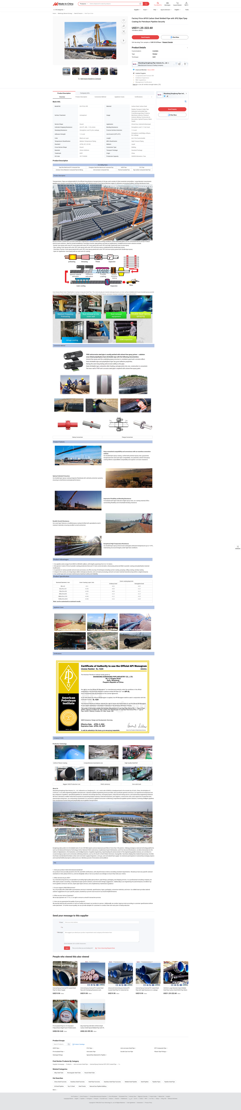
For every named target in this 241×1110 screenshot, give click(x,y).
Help (154, 10)
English (76, 1098)
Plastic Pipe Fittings (160, 1051)
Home (54, 13)
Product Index (153, 1096)
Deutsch (117, 1098)
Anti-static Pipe (91, 1051)
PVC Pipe (89, 1048)
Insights (168, 1096)
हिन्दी (146, 1098)
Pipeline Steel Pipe (169, 1082)
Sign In (135, 84)
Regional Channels (143, 1096)
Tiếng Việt (163, 1098)
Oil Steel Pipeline (59, 1086)
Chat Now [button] (176, 37)
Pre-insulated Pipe (58, 1051)
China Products (84, 1096)
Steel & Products (78, 13)
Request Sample (167, 42)
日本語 (141, 1098)
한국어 (135, 1098)
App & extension (165, 10)
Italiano (111, 1098)
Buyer (145, 10)
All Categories (59, 10)
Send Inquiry (145, 37)
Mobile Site (161, 1096)
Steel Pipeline (144, 1082)
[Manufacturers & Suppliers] (63, 4)
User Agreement (131, 1102)
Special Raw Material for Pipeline (96, 1055)
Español (82, 1098)
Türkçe (157, 1098)
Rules (187, 10)
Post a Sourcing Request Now (105, 948)
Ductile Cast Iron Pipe (126, 1051)
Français (96, 1098)
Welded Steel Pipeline (131, 1082)
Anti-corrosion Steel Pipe (127, 1048)
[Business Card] (185, 101)
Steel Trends (82, 1086)
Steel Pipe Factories (94, 1082)
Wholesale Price (123, 1096)
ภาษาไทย (151, 1098)
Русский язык (103, 1098)
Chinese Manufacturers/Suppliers (98, 1096)
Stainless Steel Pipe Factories (112, 1082)
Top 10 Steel (71, 1086)
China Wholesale (113, 1096)
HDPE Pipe (56, 1048)
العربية (130, 1098)
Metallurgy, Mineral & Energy (65, 13)
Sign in (186, 5)
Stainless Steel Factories (77, 1082)
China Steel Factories (60, 1082)
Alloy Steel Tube (58, 1073)
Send (67, 948)
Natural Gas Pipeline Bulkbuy (98, 1086)
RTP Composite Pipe (160, 1048)
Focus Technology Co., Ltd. (108, 1102)
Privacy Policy (148, 1102)
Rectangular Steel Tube (74, 1073)
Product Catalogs (79, 1044)
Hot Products (74, 1096)
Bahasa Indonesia (172, 1098)
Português (89, 1098)
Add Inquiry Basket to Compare (90, 79)
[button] (148, 97)
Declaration (140, 1102)
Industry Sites (132, 1096)
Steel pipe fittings (58, 1055)
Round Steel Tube (90, 1073)
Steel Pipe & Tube (89, 13)
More (54, 1090)
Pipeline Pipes (156, 1082)
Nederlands (124, 1098)
